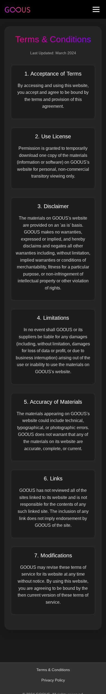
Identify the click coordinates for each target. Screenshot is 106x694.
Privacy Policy (53, 680)
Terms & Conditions (53, 670)
